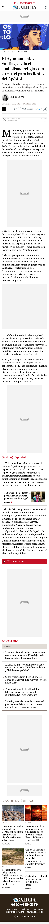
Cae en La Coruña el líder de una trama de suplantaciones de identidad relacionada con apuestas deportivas (35, 857)
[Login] (45, 7)
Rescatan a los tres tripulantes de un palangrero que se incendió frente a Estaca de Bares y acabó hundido (34, 833)
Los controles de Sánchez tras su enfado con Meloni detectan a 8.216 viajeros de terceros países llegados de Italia (25, 655)
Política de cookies (35, 912)
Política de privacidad (15, 912)
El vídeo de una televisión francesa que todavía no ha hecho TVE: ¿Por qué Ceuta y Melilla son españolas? (25, 667)
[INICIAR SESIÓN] (45, 7)
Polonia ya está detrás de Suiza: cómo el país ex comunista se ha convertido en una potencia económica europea (24, 704)
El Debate (7, 502)
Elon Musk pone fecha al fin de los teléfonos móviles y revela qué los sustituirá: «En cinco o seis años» (22, 692)
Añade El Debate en (29, 109)
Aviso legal (38, 909)
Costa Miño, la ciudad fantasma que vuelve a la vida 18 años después (36, 880)
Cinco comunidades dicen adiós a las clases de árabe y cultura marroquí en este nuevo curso (25, 680)
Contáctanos (25, 909)
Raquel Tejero (17, 96)
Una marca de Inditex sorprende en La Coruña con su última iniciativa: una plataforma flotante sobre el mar (12, 833)
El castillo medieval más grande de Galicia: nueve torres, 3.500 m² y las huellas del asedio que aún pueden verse (12, 877)
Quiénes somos (11, 909)
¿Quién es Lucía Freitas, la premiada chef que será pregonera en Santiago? (17, 496)
